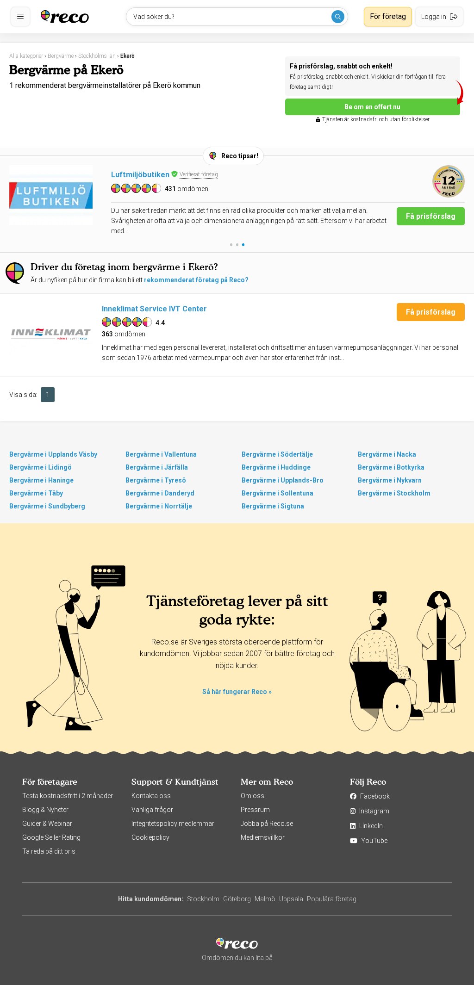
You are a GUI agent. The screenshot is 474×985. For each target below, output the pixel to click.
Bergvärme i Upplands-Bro (283, 480)
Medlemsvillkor (263, 837)
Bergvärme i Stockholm (394, 493)
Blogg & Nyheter (45, 809)
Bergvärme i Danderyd (159, 493)
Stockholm (203, 899)
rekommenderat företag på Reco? (196, 280)
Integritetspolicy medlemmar (172, 823)
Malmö (265, 899)
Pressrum (255, 809)
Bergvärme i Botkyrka (391, 467)
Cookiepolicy (150, 837)
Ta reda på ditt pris (48, 851)
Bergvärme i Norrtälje (158, 506)
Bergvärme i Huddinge (276, 467)
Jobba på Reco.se (267, 823)
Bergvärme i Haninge (41, 480)
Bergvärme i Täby (36, 493)
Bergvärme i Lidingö (40, 467)
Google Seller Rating (51, 837)
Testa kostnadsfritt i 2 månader (67, 795)
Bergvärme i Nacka (387, 454)
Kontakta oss (151, 795)
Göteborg (237, 899)
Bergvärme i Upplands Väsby (53, 454)
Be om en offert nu (372, 107)
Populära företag (331, 899)
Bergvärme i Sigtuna (273, 506)
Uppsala (291, 899)
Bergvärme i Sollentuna (277, 493)
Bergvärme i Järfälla (156, 467)
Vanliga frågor (152, 809)
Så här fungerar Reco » (237, 691)
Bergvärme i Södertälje (277, 454)
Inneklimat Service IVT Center (154, 308)
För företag (388, 16)
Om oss (252, 795)
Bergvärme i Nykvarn (390, 480)
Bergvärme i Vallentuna (161, 454)
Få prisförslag (430, 216)
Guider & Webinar (47, 823)
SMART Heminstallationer (156, 174)
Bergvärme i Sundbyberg (47, 506)
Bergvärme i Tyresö (155, 480)
